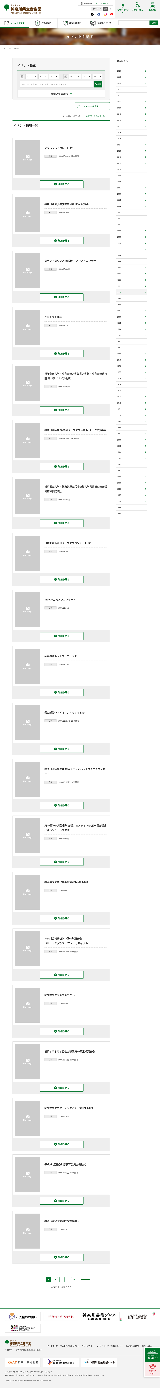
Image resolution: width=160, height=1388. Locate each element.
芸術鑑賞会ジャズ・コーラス (60, 656)
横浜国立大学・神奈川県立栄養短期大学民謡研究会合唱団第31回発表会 (75, 489)
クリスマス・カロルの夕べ (59, 147)
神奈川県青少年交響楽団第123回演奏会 (66, 204)
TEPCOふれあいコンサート (60, 599)
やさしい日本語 (102, 3)
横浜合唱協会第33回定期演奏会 (62, 1221)
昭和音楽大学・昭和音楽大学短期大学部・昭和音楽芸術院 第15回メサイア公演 (75, 376)
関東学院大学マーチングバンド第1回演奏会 (68, 1108)
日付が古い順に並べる (71, 116)
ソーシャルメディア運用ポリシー (110, 1346)
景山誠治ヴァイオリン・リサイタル (64, 712)
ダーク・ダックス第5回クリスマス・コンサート (71, 260)
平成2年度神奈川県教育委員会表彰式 (65, 1164)
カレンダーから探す (90, 106)
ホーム (6, 48)
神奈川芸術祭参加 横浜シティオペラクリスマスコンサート (74, 771)
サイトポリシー (88, 1346)
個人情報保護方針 (133, 1346)
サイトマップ (52, 1346)
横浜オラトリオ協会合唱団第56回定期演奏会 (69, 1051)
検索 (154, 23)
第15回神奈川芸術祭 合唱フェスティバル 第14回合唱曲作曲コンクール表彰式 (75, 828)
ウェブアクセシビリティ (70, 1346)
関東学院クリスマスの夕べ (59, 995)
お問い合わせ (147, 1346)
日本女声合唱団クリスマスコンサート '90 (67, 543)
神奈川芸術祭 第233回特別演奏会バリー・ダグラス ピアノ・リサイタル (66, 941)
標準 (105, 9)
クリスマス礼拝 (53, 317)
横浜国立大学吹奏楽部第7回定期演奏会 (66, 882)
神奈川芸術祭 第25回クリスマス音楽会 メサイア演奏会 (75, 430)
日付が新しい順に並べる (95, 116)
